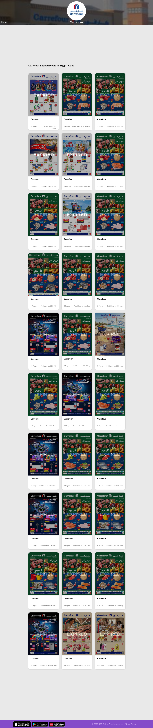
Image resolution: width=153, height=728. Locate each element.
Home (4, 22)
